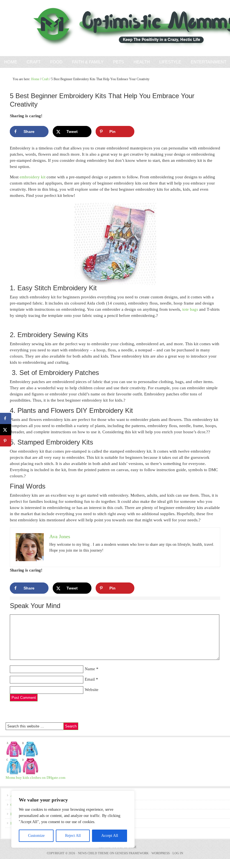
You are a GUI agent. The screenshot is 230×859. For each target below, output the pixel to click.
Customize (36, 835)
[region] (73, 819)
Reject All (73, 835)
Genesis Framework (132, 853)
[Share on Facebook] (5, 418)
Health (142, 61)
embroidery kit (32, 177)
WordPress (160, 853)
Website (91, 689)
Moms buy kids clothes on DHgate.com (35, 777)
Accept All (109, 835)
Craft (34, 61)
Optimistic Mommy (65, 28)
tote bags (190, 309)
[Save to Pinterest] (5, 440)
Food (56, 61)
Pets (118, 61)
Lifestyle (170, 61)
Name (90, 669)
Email (90, 679)
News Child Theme (93, 853)
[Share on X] (5, 429)
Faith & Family (86, 61)
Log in (178, 853)
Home (10, 61)
